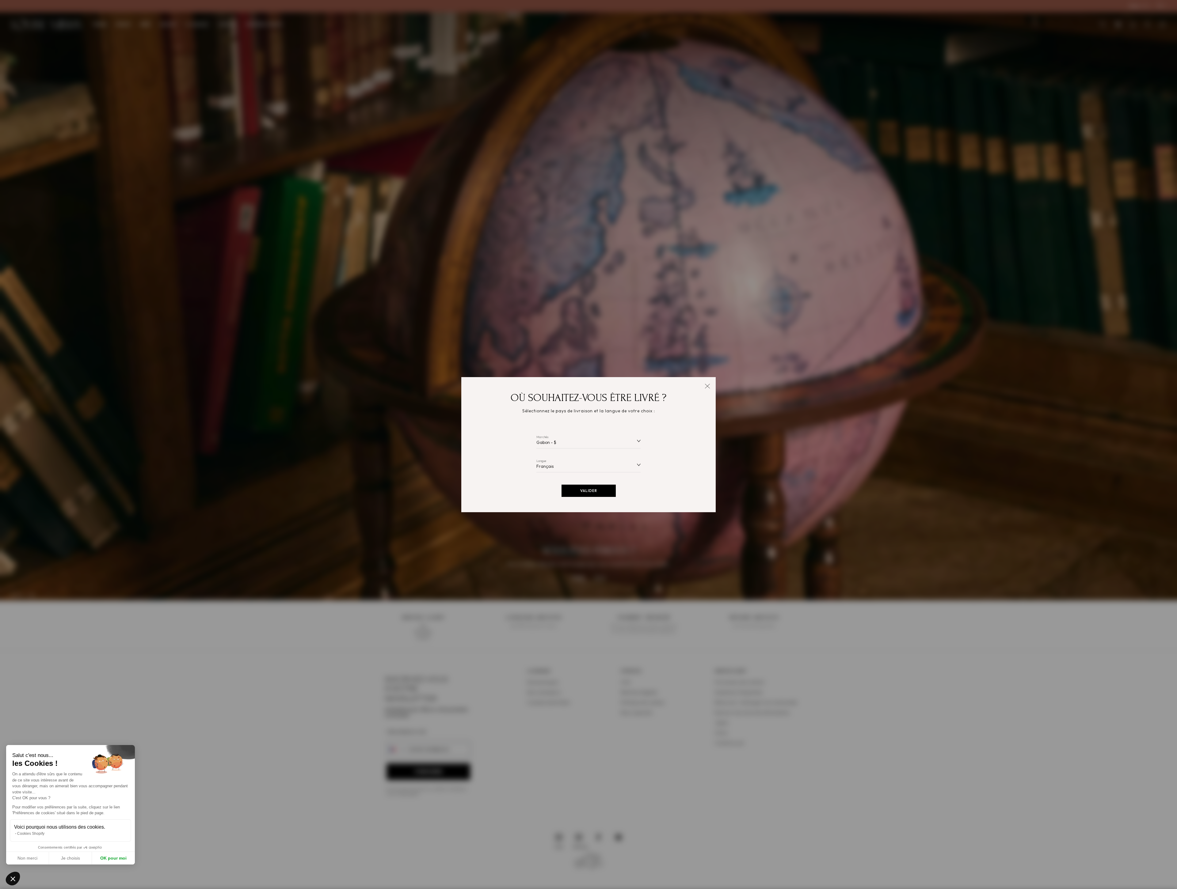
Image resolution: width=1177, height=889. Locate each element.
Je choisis (70, 858)
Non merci (27, 858)
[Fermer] (707, 385)
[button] (13, 878)
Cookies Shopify (30, 833)
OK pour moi (113, 858)
